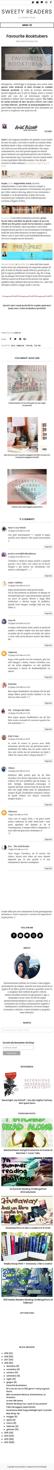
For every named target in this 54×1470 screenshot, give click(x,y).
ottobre (10, 1372)
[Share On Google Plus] (25, 339)
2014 (6, 1436)
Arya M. (12, 620)
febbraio (10, 1426)
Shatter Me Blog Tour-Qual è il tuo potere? (26, 1403)
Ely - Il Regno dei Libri (19, 710)
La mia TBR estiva (14, 1400)
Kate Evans (13, 736)
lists (13, 346)
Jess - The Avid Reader (18, 846)
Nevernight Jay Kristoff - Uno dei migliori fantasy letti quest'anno (27, 1102)
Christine (5, 218)
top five (29, 346)
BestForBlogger (41, 1467)
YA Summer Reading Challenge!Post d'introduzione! (28, 1190)
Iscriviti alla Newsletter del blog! (18, 1043)
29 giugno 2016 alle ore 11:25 (19, 586)
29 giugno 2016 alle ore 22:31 (19, 771)
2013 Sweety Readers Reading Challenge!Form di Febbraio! (28, 1301)
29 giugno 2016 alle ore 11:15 (19, 557)
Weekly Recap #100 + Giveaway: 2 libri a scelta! (28, 1263)
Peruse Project (8, 264)
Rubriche (20, 346)
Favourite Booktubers (16, 1385)
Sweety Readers (27, 11)
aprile (9, 1420)
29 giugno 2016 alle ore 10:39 (19, 531)
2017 (6, 1359)
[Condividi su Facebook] (10, 339)
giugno (9, 1382)
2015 (6, 1432)
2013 (6, 1439)
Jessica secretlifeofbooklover (22, 554)
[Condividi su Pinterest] (20, 339)
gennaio (10, 1429)
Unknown (12, 652)
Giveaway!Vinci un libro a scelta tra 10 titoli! (28, 1228)
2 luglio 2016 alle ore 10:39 (18, 815)
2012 (6, 1442)
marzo (9, 1423)
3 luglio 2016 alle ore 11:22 (18, 849)
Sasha (10, 183)
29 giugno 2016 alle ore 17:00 (19, 713)
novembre (11, 1369)
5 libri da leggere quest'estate (20, 1407)
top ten (37, 346)
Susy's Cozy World (16, 528)
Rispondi (48, 547)
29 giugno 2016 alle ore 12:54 (19, 655)
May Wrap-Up (13, 1413)
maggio (10, 1416)
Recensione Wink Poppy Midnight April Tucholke (29, 1410)
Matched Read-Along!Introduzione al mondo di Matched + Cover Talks (28, 1152)
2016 (6, 1363)
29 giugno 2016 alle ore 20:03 (19, 739)
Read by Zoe (23, 264)
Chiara (11, 768)
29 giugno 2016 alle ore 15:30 (19, 687)
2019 (6, 1353)
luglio (9, 1379)
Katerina (12, 684)
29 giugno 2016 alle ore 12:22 (19, 623)
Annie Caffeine (15, 583)
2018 (6, 1356)
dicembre (11, 1366)
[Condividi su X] (15, 339)
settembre (11, 1376)
